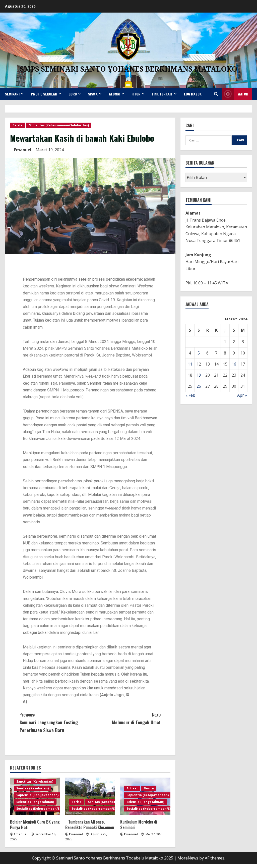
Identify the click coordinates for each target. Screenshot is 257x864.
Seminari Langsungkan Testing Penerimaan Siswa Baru (49, 722)
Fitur (136, 93)
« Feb (190, 395)
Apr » (242, 395)
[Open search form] (216, 94)
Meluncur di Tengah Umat (136, 718)
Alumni (114, 93)
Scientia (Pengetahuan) (35, 802)
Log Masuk (193, 93)
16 (234, 364)
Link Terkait (162, 93)
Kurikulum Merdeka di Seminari (138, 824)
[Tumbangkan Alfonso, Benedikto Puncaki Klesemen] (90, 796)
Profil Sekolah (44, 93)
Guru (73, 93)
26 (199, 386)
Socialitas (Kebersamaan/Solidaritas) (59, 125)
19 (199, 375)
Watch (243, 93)
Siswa (93, 93)
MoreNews (187, 858)
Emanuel (22, 150)
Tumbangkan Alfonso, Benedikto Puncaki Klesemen (89, 824)
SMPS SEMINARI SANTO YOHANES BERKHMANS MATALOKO (128, 69)
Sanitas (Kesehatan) (32, 788)
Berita (18, 125)
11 (190, 364)
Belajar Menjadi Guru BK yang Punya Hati (35, 824)
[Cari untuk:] (208, 140)
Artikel (132, 788)
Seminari (12, 93)
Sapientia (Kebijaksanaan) (37, 795)
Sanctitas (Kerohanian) (34, 781)
